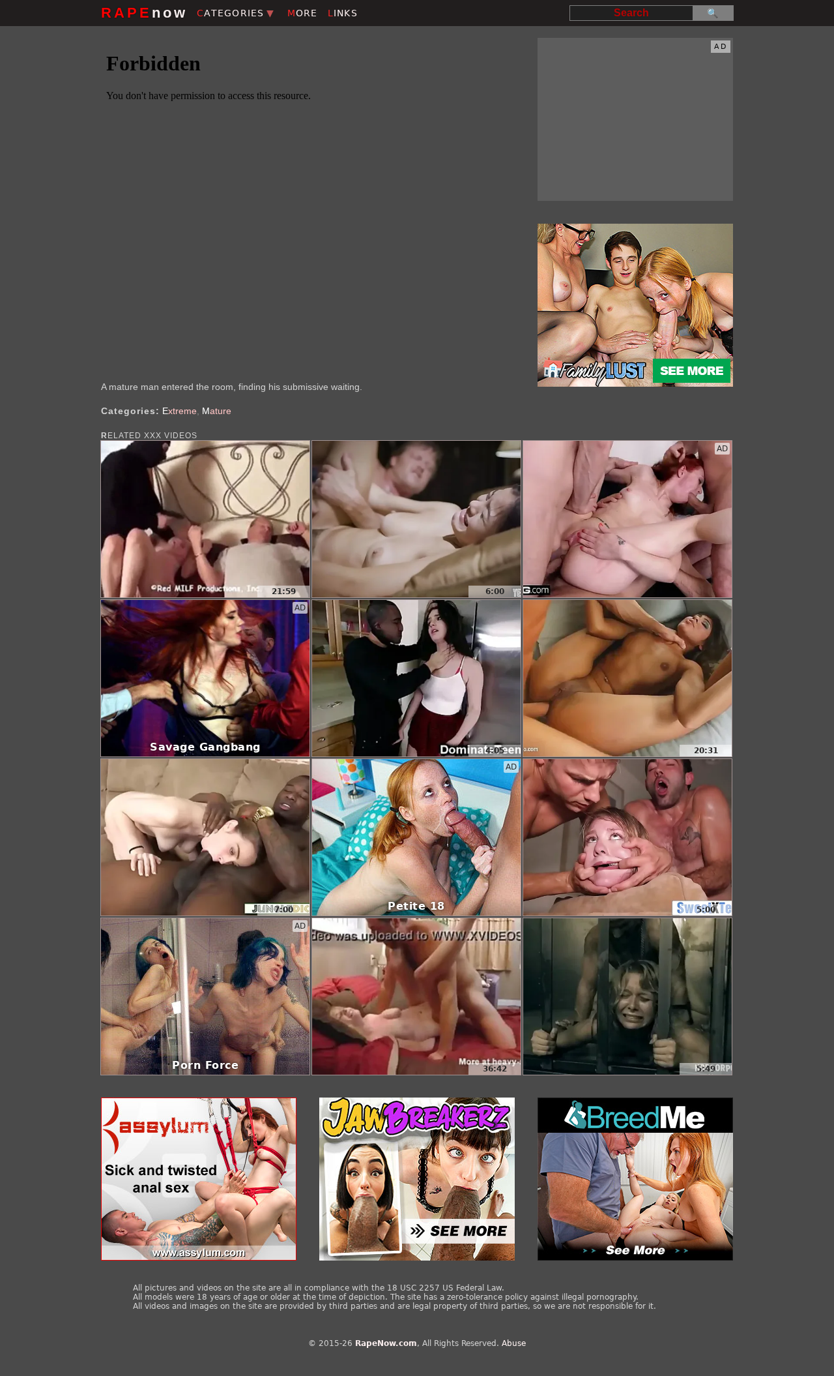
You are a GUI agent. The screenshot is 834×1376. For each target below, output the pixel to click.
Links (343, 13)
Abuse (514, 1343)
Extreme (179, 411)
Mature (216, 411)
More (302, 13)
